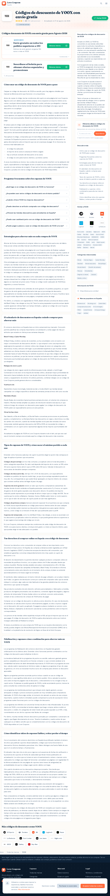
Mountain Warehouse (83, 237)
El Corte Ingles (97, 307)
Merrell (92, 247)
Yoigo (79, 313)
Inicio (2, 852)
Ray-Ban (85, 234)
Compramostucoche (84, 307)
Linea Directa (88, 310)
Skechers (85, 247)
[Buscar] (101, 3)
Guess (92, 234)
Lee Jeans (89, 232)
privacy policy (99, 138)
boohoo (84, 239)
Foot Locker (80, 232)
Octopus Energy (100, 310)
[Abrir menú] (106, 3)
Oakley (79, 234)
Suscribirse (100, 134)
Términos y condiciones (94, 873)
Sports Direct (100, 234)
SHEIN (102, 237)
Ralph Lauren (101, 242)
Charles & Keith (97, 245)
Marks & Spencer (93, 239)
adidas (79, 245)
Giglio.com (97, 232)
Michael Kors (87, 245)
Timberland (80, 242)
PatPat (79, 247)
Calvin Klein (102, 303)
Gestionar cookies (48, 886)
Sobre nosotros (63, 873)
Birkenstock (81, 303)
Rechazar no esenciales (68, 886)
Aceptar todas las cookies (93, 886)
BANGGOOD (95, 237)
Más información (24, 889)
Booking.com (92, 303)
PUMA (88, 242)
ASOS (103, 232)
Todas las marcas (13, 852)
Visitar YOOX (101, 18)
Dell (78, 239)
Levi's (93, 242)
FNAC (79, 310)
